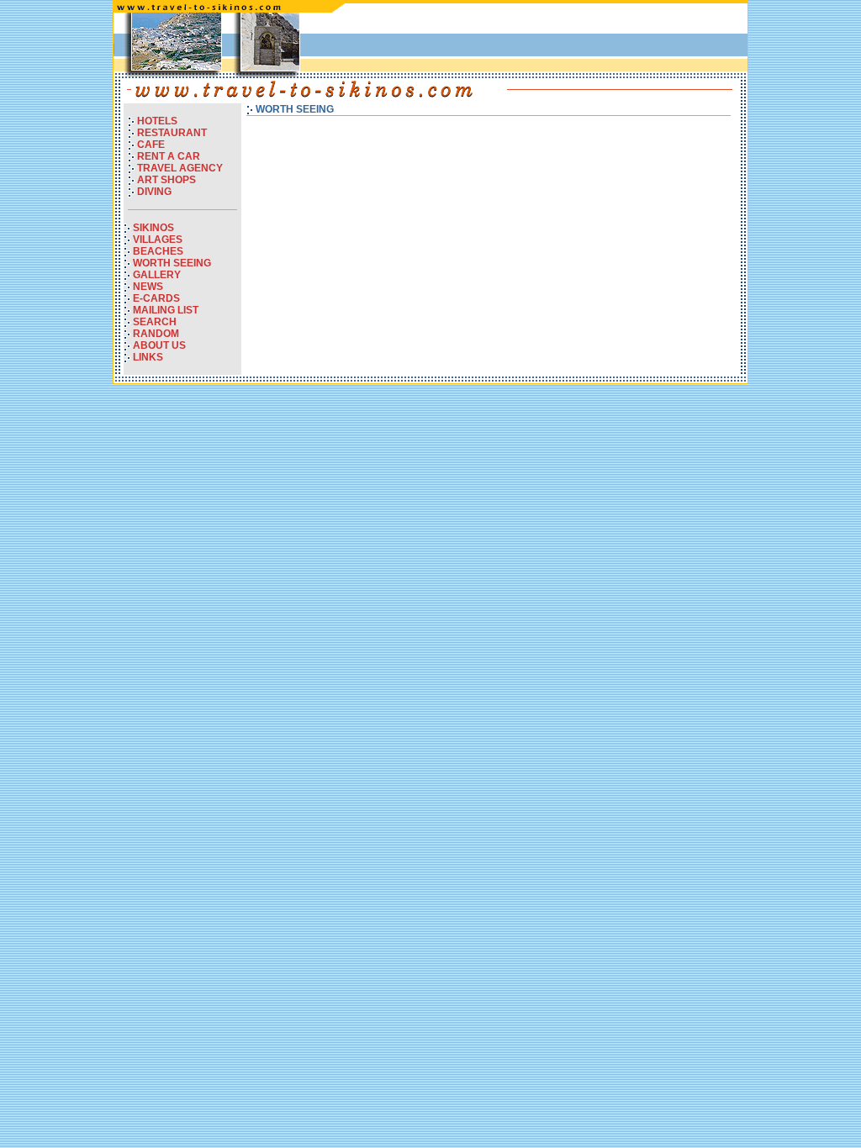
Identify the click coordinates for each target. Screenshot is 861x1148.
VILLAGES (157, 239)
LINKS (148, 357)
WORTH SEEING (172, 263)
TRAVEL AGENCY (180, 168)
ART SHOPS (166, 180)
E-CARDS (156, 298)
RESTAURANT (172, 133)
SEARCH (155, 322)
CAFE (151, 144)
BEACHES (158, 251)
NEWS (148, 286)
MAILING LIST (165, 310)
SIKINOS (153, 228)
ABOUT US (159, 345)
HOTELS (157, 121)
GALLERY (157, 275)
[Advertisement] (547, 41)
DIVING (154, 191)
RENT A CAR (168, 156)
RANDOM (156, 334)
